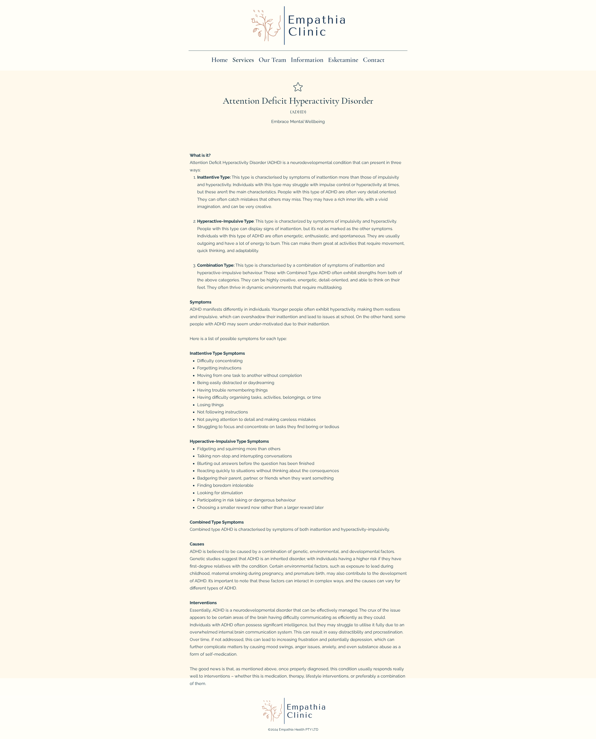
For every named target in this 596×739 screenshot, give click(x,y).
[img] (298, 47)
